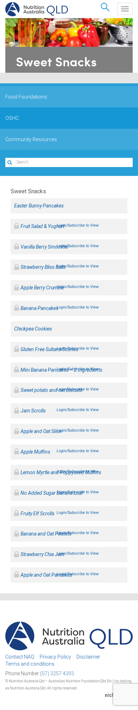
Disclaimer (88, 657)
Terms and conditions (29, 664)
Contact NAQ (19, 657)
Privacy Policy (55, 657)
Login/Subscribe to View (78, 225)
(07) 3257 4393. (57, 673)
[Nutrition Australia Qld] (36, 9)
